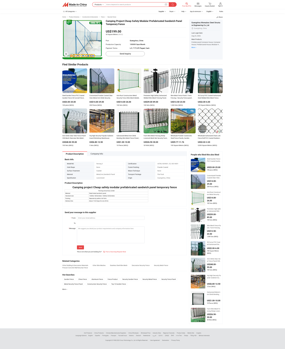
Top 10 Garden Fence (118, 284)
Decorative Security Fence (141, 265)
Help (182, 11)
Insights (198, 333)
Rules (221, 11)
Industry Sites (157, 333)
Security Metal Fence (149, 279)
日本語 (167, 335)
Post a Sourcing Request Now (114, 252)
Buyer (172, 11)
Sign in (220, 6)
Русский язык (122, 335)
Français (113, 335)
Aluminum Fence (97, 279)
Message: (72, 228)
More (193, 47)
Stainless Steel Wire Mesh (118, 265)
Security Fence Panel (168, 279)
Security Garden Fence (130, 279)
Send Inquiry (125, 54)
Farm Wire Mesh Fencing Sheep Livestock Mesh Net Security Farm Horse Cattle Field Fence (214, 310)
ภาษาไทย (179, 335)
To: (75, 223)
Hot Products (88, 333)
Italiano (131, 335)
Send (80, 247)
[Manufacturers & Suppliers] (74, 4)
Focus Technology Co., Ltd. (128, 340)
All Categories (70, 11)
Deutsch (138, 335)
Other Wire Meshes (99, 265)
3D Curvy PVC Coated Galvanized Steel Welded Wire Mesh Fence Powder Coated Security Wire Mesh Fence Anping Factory (214, 243)
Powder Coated (162, 167)
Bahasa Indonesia (204, 335)
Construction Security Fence (97, 284)
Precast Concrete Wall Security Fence (75, 268)
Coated (98, 171)
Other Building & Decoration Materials (75, 265)
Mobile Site (190, 333)
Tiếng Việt (193, 335)
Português (105, 335)
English (90, 335)
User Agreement (155, 340)
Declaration (165, 340)
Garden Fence (69, 279)
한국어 (161, 335)
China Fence (82, 279)
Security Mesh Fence (161, 265)
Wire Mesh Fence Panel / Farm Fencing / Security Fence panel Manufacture (214, 226)
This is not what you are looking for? (89, 252)
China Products (99, 333)
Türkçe (186, 335)
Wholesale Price (145, 333)
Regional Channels (168, 333)
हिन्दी (172, 335)
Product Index (181, 333)
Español (97, 335)
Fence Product (113, 279)
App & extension (195, 11)
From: (73, 218)
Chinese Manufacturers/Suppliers (116, 333)
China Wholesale (133, 333)
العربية (154, 335)
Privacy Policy (175, 340)
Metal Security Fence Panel (73, 284)
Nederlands (146, 335)
